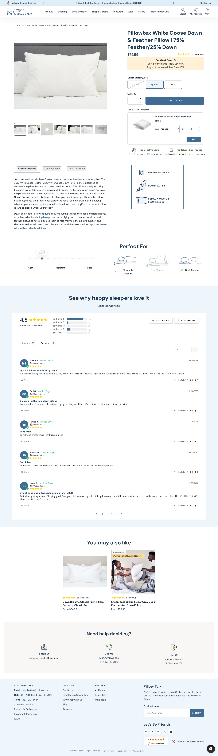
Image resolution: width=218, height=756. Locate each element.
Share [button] (26, 380)
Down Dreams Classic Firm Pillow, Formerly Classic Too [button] (83, 603)
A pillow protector (49, 217)
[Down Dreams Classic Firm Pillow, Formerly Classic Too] (85, 572)
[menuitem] (49, 12)
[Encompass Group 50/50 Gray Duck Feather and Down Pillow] (133, 572)
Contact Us (205, 3)
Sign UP (196, 713)
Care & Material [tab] (76, 168)
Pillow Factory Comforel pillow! (103, 3)
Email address (151, 706)
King (173, 84)
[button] (49, 12)
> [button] (121, 513)
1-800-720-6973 (109, 658)
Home (17, 25)
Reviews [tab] (26, 343)
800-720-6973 (28, 695)
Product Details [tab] (27, 168)
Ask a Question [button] (162, 320)
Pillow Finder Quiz (159, 11)
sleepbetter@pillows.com (44, 658)
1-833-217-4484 (173, 659)
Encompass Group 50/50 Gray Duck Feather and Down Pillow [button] (133, 603)
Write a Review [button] (188, 320)
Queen (154, 84)
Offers (141, 11)
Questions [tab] (45, 343)
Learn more (156, 154)
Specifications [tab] (52, 168)
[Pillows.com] (19, 11)
